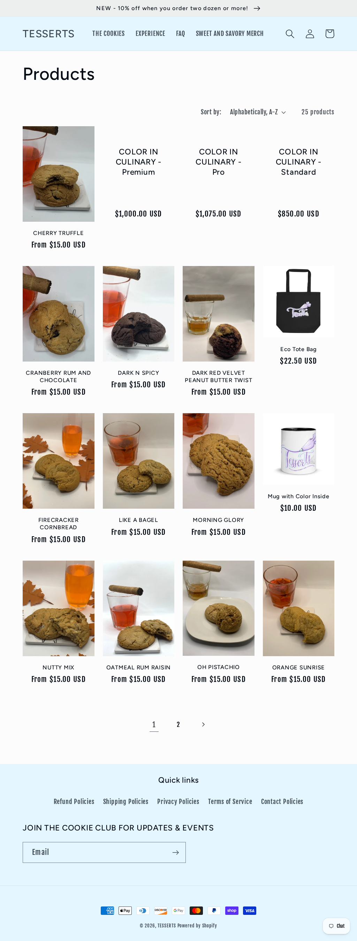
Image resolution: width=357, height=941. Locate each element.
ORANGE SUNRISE (298, 667)
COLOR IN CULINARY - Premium (139, 162)
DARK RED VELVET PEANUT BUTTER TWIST (218, 377)
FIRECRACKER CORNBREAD (58, 524)
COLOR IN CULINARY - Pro (219, 162)
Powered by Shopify (197, 925)
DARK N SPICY (138, 373)
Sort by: (211, 112)
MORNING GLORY (218, 520)
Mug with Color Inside (298, 496)
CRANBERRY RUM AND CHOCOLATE (58, 377)
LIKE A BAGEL (138, 520)
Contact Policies (282, 802)
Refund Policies (74, 802)
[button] (290, 34)
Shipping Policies (126, 802)
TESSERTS (167, 925)
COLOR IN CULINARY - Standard (299, 162)
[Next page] (203, 725)
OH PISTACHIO (218, 667)
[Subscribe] (175, 852)
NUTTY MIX (58, 667)
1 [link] (153, 724)
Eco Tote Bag (298, 349)
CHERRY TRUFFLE (58, 233)
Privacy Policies (178, 802)
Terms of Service (230, 802)
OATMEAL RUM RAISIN (138, 667)
